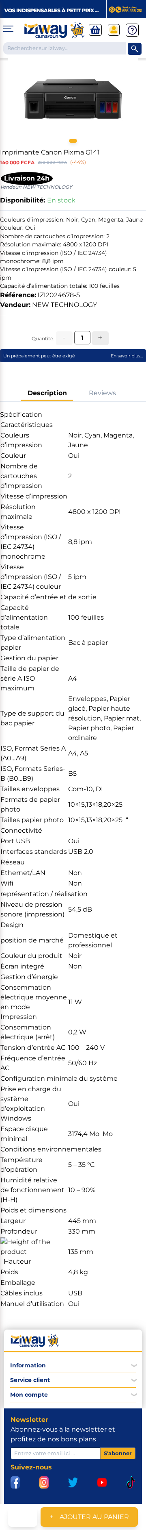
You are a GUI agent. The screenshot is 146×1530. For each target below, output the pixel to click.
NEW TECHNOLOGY (64, 305)
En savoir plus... (127, 356)
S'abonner (118, 1453)
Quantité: (43, 338)
